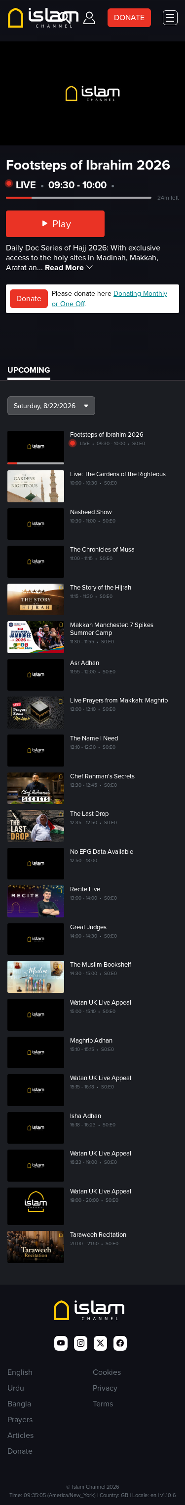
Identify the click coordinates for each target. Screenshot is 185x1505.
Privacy (105, 1388)
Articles (20, 1435)
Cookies (107, 1372)
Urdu (15, 1388)
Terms (103, 1403)
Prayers (20, 1419)
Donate (28, 298)
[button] (51, 405)
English (20, 1372)
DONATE (129, 17)
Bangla (19, 1403)
